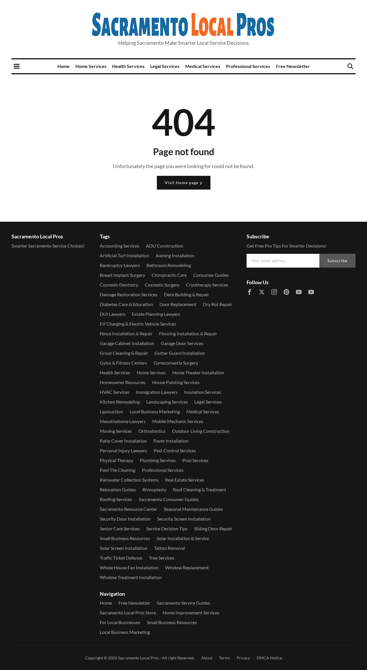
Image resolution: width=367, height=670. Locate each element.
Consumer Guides (211, 275)
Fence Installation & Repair (126, 333)
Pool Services (195, 460)
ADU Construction (164, 245)
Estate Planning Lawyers (156, 314)
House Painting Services (176, 382)
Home (63, 66)
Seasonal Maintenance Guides (193, 509)
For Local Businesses (120, 622)
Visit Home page (182, 182)
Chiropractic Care (169, 275)
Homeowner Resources (123, 382)
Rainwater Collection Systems (129, 479)
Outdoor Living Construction (200, 431)
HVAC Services (114, 392)
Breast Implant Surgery (122, 275)
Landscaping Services (167, 401)
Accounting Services (119, 245)
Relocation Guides (118, 489)
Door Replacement (177, 304)
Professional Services (248, 66)
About (206, 657)
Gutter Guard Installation (180, 353)
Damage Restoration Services (128, 294)
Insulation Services (202, 392)
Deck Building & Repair (186, 294)
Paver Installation (170, 440)
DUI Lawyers (112, 314)
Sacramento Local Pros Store (128, 612)
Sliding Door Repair (213, 528)
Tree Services (161, 557)
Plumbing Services (158, 460)
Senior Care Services (120, 528)
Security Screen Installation (184, 518)
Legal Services (164, 66)
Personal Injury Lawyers (123, 450)
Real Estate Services (184, 479)
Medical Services (202, 66)
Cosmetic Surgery (162, 284)
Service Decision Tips (167, 528)
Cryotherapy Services (207, 284)
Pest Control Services (175, 450)
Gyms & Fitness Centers (123, 362)
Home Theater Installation (198, 372)
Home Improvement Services (191, 612)
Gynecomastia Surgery (176, 362)
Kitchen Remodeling (120, 401)
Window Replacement (187, 567)
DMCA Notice (269, 657)
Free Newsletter (293, 66)
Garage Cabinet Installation (127, 343)
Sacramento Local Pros (138, 657)
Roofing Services (116, 499)
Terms (224, 657)
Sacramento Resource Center (128, 509)
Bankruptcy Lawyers (120, 265)
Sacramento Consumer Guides (169, 499)
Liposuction (111, 411)
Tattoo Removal (169, 548)
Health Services (128, 66)
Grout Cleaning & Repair (124, 353)
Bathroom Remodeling (169, 265)
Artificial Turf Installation (124, 255)
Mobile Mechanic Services (177, 421)
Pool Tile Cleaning (117, 470)
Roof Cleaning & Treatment (199, 489)
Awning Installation (175, 255)
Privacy (243, 657)
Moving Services (116, 431)
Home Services (90, 66)
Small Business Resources (125, 538)
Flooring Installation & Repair (188, 333)
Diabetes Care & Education (126, 304)
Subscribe (337, 260)
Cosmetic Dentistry (119, 284)
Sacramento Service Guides (183, 602)
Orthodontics (151, 431)
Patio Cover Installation (123, 440)
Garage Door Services (182, 343)
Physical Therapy (116, 460)
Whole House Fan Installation (129, 567)
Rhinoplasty (154, 489)
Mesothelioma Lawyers (123, 421)
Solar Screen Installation (123, 548)
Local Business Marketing (155, 411)
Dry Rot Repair (217, 304)
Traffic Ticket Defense (121, 557)
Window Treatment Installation (131, 577)
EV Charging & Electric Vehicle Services (138, 323)
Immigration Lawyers (156, 392)
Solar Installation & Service (183, 538)
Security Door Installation (125, 518)
